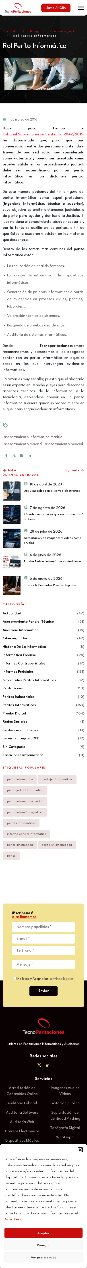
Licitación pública (65, 1103)
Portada (10, 31)
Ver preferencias (43, 1257)
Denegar (43, 1245)
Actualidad (12, 613)
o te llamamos (24, 917)
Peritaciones (13, 688)
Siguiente (72, 470)
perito (11, 855)
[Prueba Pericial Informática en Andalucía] (12, 561)
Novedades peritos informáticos (29, 680)
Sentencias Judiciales (20, 730)
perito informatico (20, 779)
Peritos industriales (19, 697)
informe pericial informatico (26, 833)
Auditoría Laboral (22, 1103)
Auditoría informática (21, 630)
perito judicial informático (25, 790)
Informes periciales (18, 672)
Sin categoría (64, 31)
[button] (80, 1149)
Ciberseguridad (15, 638)
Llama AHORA (56, 8)
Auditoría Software (22, 1113)
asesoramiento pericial (64, 444)
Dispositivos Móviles (22, 1141)
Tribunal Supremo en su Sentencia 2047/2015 (43, 134)
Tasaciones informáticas (23, 755)
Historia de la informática (24, 647)
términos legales (62, 979)
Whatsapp (65, 1137)
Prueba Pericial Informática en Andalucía (52, 561)
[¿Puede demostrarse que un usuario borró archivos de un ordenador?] (12, 514)
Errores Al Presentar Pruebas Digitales (50, 585)
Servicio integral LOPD (21, 738)
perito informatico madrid (25, 801)
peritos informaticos (21, 823)
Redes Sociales (15, 722)
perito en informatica (57, 844)
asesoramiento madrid (23, 444)
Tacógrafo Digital (65, 1128)
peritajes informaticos (57, 779)
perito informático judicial (25, 812)
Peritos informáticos (19, 705)
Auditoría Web (22, 1122)
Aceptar (43, 1233)
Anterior (14, 470)
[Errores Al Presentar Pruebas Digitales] (12, 585)
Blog (34, 31)
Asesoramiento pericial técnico (28, 622)
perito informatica (20, 844)
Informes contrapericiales (24, 663)
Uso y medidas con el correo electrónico (52, 490)
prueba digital (14, 713)
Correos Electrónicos (22, 1131)
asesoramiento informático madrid (33, 437)
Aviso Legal (13, 1219)
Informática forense (19, 655)
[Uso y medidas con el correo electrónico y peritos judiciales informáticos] (12, 491)
